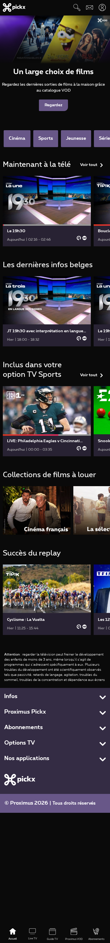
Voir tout (88, 165)
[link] (47, 211)
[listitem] (37, 510)
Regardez (53, 105)
